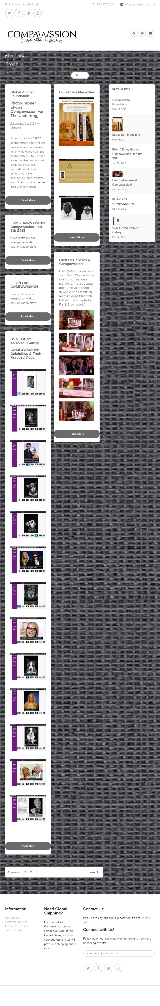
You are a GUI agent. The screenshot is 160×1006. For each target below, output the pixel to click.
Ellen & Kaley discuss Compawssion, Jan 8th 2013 (127, 154)
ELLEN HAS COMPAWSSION (123, 201)
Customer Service (16, 922)
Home (9, 55)
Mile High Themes (104, 993)
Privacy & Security (16, 926)
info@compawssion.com (140, 4)
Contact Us (12, 917)
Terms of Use (13, 930)
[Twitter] (9, 13)
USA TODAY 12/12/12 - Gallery (126, 230)
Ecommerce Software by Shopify (80, 997)
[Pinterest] (28, 13)
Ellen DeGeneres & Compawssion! (124, 182)
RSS (82, 75)
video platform (19, 238)
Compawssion (63, 993)
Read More (28, 200)
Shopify (77, 993)
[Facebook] (19, 13)
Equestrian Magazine (126, 134)
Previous (16, 872)
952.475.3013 (105, 4)
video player (29, 246)
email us (68, 935)
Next (92, 872)
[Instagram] (37, 13)
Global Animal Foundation (121, 102)
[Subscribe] (149, 953)
